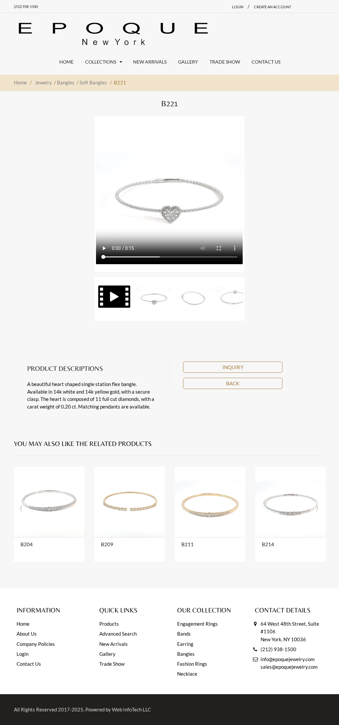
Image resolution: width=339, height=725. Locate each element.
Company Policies (36, 644)
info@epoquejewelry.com (288, 659)
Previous (83, 192)
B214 (268, 544)
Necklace (187, 674)
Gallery (107, 654)
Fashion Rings (192, 664)
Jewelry (43, 82)
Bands (184, 634)
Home (20, 82)
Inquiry (232, 367)
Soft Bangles (93, 82)
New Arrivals (113, 644)
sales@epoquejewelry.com (289, 667)
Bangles (65, 82)
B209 (107, 544)
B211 (187, 544)
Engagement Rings (197, 624)
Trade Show (111, 664)
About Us (27, 634)
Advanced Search (118, 634)
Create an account (272, 7)
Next (255, 192)
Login (22, 654)
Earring (185, 644)
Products (109, 624)
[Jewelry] (113, 34)
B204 (27, 544)
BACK (232, 383)
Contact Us (29, 664)
